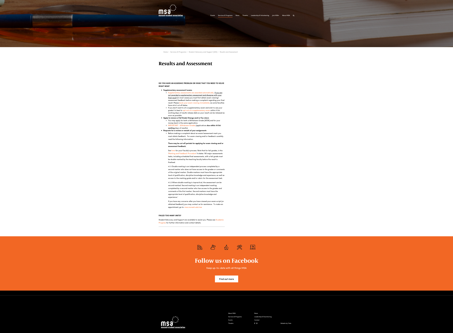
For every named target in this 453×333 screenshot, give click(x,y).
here (173, 150)
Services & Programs (225, 15)
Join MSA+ (275, 15)
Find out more (226, 279)
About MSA (286, 15)
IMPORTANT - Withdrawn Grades (182, 125)
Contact (256, 320)
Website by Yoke (286, 323)
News (237, 15)
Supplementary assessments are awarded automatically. (191, 92)
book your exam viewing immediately (194, 102)
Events (212, 15)
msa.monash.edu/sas (193, 207)
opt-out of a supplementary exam (196, 110)
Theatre (245, 15)
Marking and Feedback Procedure (182, 153)
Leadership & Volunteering (260, 15)
